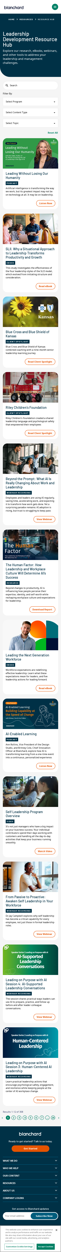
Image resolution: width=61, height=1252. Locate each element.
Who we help (10, 1168)
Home (12, 19)
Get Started (30, 1148)
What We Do (10, 1161)
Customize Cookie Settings (19, 1246)
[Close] (56, 1230)
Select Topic (12, 123)
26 (53, 1117)
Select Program (14, 101)
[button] (55, 7)
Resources (26, 19)
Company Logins (13, 1198)
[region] (30, 1238)
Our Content (11, 1176)
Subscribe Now (44, 1216)
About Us (8, 1190)
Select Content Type (16, 112)
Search (13, 85)
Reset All (53, 132)
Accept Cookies (45, 1246)
